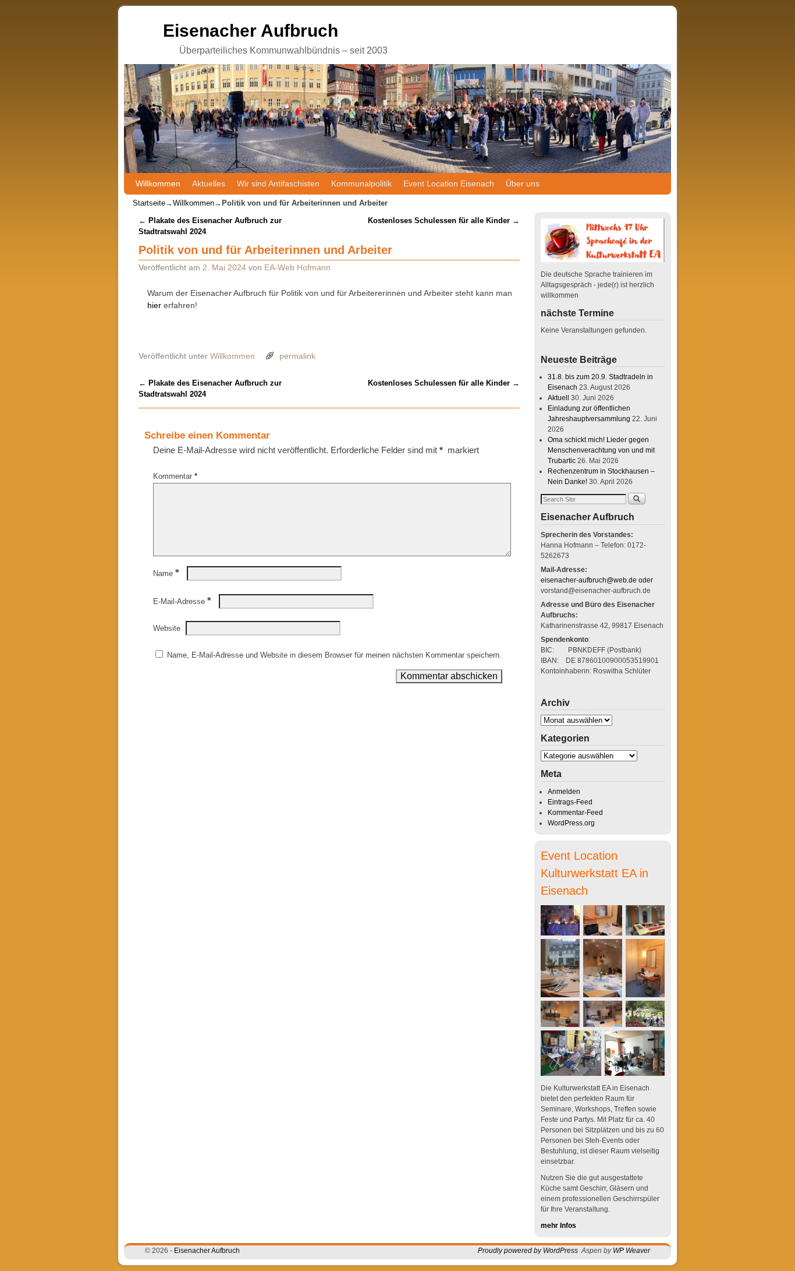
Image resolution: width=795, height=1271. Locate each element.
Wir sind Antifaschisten (278, 183)
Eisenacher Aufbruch (250, 30)
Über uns (523, 183)
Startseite (149, 203)
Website (166, 628)
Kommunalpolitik (361, 183)
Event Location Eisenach (448, 183)
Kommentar (175, 476)
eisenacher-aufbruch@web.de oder (597, 580)
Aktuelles (208, 183)
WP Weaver (631, 1251)
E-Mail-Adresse (182, 601)
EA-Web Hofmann (297, 267)
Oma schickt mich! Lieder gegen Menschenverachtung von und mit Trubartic (601, 450)
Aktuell (558, 398)
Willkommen (158, 183)
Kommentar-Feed (575, 813)
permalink (297, 356)
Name (166, 573)
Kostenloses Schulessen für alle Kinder (444, 220)
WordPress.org (571, 823)
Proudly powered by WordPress (528, 1251)
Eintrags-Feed (570, 802)
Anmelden (564, 792)
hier (155, 305)
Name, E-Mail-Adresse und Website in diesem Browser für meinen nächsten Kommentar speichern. (334, 655)
